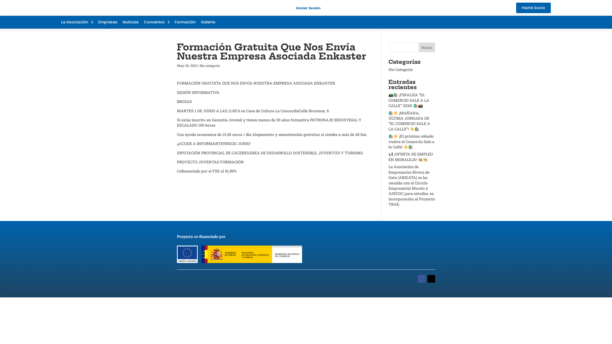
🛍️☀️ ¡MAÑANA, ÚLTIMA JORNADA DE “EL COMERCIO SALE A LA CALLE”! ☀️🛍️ (409, 120)
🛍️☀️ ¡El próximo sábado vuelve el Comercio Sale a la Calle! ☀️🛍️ (411, 141)
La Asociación (74, 23)
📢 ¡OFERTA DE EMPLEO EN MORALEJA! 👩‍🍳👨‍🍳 (410, 156)
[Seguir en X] (528, 22)
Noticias (131, 23)
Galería (208, 23)
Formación (185, 23)
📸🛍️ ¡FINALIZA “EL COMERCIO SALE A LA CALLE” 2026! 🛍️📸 (408, 100)
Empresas (107, 23)
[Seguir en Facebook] (518, 22)
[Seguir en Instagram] (547, 22)
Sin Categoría (400, 69)
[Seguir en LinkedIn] (537, 22)
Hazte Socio (533, 8)
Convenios (154, 23)
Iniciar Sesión (308, 8)
